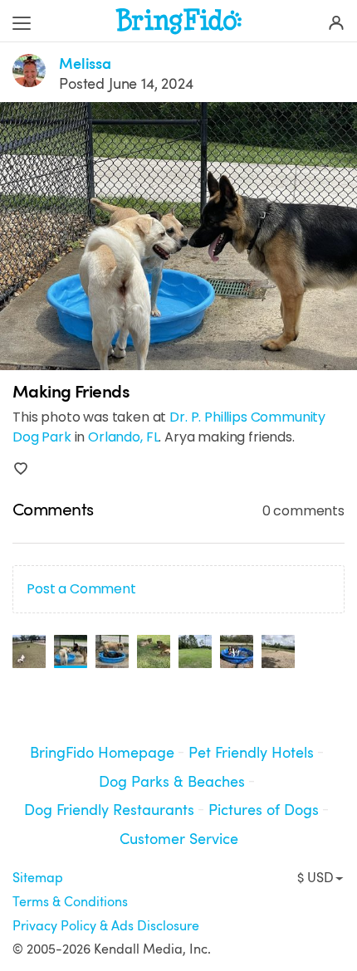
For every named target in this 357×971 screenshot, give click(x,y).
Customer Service (179, 839)
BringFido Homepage (102, 753)
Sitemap (37, 878)
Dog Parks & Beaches (172, 782)
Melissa (85, 64)
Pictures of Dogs (263, 810)
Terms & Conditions (70, 902)
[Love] (20, 469)
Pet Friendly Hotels (251, 753)
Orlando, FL (123, 436)
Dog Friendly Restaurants (109, 810)
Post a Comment (81, 588)
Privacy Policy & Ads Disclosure (105, 926)
